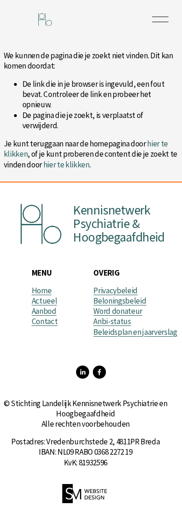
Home (42, 290)
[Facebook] (99, 372)
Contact (45, 321)
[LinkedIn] (82, 372)
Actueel (44, 301)
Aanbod (44, 311)
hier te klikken (66, 164)
